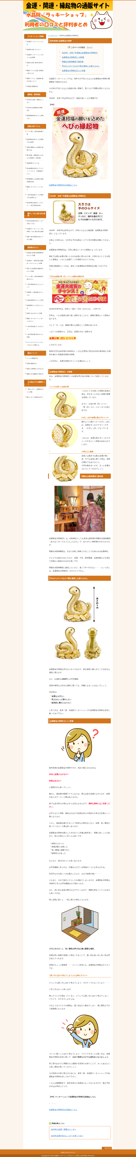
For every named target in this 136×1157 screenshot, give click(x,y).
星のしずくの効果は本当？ (35, 397)
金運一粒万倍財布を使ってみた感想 (35, 238)
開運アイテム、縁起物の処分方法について (35, 80)
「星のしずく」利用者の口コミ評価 (35, 390)
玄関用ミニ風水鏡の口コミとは (35, 293)
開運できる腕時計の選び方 (35, 374)
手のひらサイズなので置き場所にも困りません (81, 66)
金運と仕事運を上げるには (35, 369)
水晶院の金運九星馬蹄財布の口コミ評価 (35, 254)
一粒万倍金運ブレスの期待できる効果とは (35, 196)
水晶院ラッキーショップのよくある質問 (35, 56)
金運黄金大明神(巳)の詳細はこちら (63, 185)
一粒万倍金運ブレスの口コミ (35, 328)
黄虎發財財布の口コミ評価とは (35, 117)
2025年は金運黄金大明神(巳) (34, 109)
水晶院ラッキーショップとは (35, 43)
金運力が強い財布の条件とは (35, 64)
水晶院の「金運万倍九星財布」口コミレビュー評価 (35, 262)
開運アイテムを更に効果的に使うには (35, 72)
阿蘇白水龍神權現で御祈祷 (72, 62)
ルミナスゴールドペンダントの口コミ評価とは (35, 343)
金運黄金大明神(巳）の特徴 (73, 57)
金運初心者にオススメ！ (34, 49)
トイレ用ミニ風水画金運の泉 (35, 133)
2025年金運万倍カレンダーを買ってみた (67, 1136)
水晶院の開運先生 (32, 86)
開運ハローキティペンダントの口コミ (35, 320)
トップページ (52, 35)
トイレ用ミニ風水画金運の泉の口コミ (35, 278)
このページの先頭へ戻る (107, 1148)
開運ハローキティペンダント (35, 188)
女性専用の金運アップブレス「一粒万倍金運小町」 (35, 204)
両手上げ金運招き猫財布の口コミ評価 (35, 270)
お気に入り (64, 1152)
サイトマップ (71, 1152)
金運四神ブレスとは (33, 163)
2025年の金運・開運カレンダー (63, 1129)
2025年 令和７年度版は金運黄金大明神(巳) (80, 53)
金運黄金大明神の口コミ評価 (73, 71)
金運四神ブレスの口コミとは (35, 307)
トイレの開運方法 (32, 358)
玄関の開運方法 (31, 363)
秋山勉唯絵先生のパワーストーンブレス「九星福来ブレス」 (35, 171)
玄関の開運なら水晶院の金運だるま (35, 148)
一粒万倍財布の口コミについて (35, 286)
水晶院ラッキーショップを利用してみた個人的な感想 (35, 230)
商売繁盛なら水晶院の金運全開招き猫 (35, 180)
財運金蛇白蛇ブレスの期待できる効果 (35, 141)
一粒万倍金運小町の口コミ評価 (35, 336)
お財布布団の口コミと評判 (35, 300)
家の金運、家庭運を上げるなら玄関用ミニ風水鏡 (35, 156)
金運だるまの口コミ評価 (34, 313)
